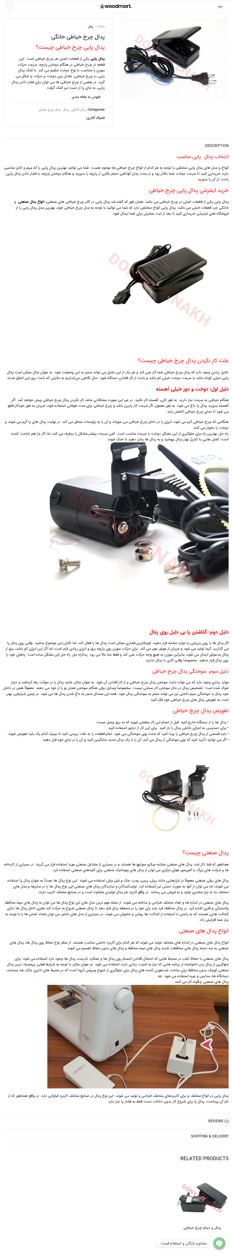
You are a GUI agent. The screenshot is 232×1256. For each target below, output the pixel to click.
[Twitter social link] (76, 118)
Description (217, 146)
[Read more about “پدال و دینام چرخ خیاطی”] (206, 1217)
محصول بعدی (13, 27)
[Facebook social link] (81, 118)
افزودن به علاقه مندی (86, 97)
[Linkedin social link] (65, 118)
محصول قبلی (22, 27)
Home (101, 27)
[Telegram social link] (60, 118)
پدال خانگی (78, 110)
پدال (90, 27)
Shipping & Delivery (210, 1136)
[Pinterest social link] (70, 118)
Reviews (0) (218, 1121)
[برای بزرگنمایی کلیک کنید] (220, 92)
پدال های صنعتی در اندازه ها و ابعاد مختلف (196, 902)
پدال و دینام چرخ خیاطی (202, 1228)
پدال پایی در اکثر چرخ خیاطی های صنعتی (78, 202)
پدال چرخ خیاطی (49, 110)
